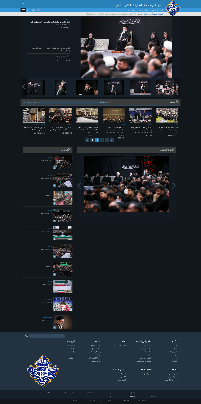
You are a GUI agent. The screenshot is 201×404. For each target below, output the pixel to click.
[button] (23, 10)
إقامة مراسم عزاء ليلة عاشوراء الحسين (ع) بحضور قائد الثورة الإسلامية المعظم (50, 23)
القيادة (174, 369)
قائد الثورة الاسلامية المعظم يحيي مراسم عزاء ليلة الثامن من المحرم (61, 128)
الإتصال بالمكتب (119, 369)
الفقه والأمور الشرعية (144, 341)
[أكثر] (68, 56)
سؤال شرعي (143, 10)
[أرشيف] (87, 364)
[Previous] (112, 140)
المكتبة (97, 341)
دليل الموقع (126, 400)
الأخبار (174, 341)
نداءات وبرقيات (40, 124)
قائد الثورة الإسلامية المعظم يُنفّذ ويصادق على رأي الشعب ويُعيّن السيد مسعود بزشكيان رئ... (141, 130)
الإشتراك (109, 400)
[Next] (87, 140)
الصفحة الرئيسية (157, 10)
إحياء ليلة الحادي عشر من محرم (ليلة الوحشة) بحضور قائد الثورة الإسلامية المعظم (87, 130)
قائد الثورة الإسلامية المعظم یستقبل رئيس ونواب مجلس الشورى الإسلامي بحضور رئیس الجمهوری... (115, 131)
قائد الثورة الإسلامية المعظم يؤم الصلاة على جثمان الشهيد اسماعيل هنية (167, 130)
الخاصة (123, 341)
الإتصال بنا (92, 400)
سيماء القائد (48, 299)
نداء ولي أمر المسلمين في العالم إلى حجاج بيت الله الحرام (34, 128)
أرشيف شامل (131, 10)
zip (58, 60)
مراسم (140, 14)
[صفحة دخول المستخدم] (23, 3)
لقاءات (123, 124)
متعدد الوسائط (146, 369)
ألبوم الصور (147, 14)
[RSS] (38, 10)
